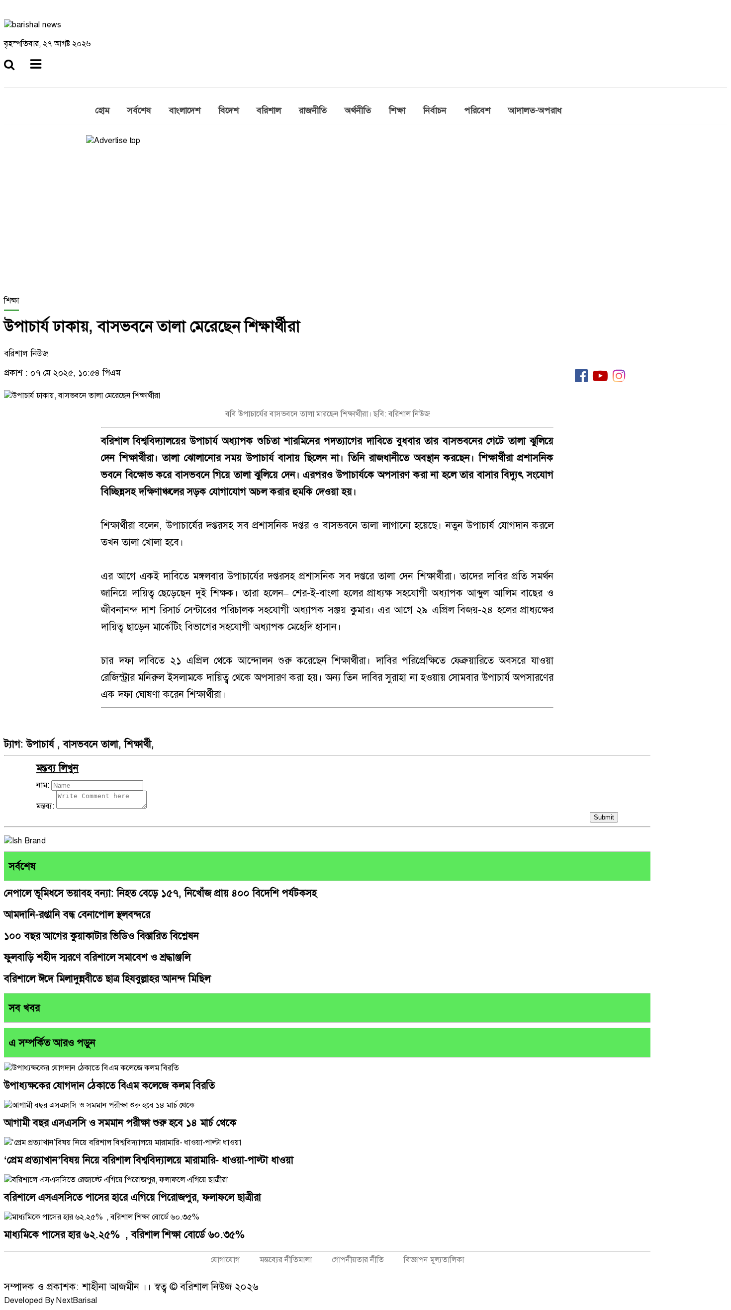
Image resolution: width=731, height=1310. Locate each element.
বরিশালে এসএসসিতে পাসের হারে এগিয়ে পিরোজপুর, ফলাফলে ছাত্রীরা (132, 1197)
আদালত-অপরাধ (535, 110)
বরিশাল (269, 110)
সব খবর (24, 1007)
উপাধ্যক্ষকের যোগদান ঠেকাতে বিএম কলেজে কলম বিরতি (109, 1085)
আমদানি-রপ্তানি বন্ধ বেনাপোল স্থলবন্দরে (77, 914)
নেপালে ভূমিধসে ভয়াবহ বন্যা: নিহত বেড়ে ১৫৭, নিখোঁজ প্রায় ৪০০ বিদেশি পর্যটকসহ (160, 893)
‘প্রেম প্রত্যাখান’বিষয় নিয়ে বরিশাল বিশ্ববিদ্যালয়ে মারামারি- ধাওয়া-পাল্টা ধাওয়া (148, 1159)
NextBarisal (76, 1300)
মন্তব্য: (45, 806)
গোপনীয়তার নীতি (358, 1259)
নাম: (42, 785)
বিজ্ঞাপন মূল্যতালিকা (434, 1259)
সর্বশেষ (139, 110)
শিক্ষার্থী (137, 743)
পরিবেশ (477, 110)
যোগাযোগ (225, 1259)
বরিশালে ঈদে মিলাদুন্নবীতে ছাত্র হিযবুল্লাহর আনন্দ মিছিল (107, 978)
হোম (102, 110)
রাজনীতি (313, 110)
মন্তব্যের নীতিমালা (286, 1259)
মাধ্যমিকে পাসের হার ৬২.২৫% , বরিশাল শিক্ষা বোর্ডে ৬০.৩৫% (124, 1234)
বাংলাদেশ (184, 110)
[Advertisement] (327, 220)
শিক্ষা (397, 110)
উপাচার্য (41, 743)
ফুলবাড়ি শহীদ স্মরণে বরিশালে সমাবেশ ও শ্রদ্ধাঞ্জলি (97, 957)
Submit (604, 817)
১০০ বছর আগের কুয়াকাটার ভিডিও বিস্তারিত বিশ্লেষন (101, 935)
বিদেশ (228, 110)
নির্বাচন (435, 110)
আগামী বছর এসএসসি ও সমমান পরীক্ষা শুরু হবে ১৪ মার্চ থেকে (120, 1122)
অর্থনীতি (358, 110)
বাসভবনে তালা (90, 743)
